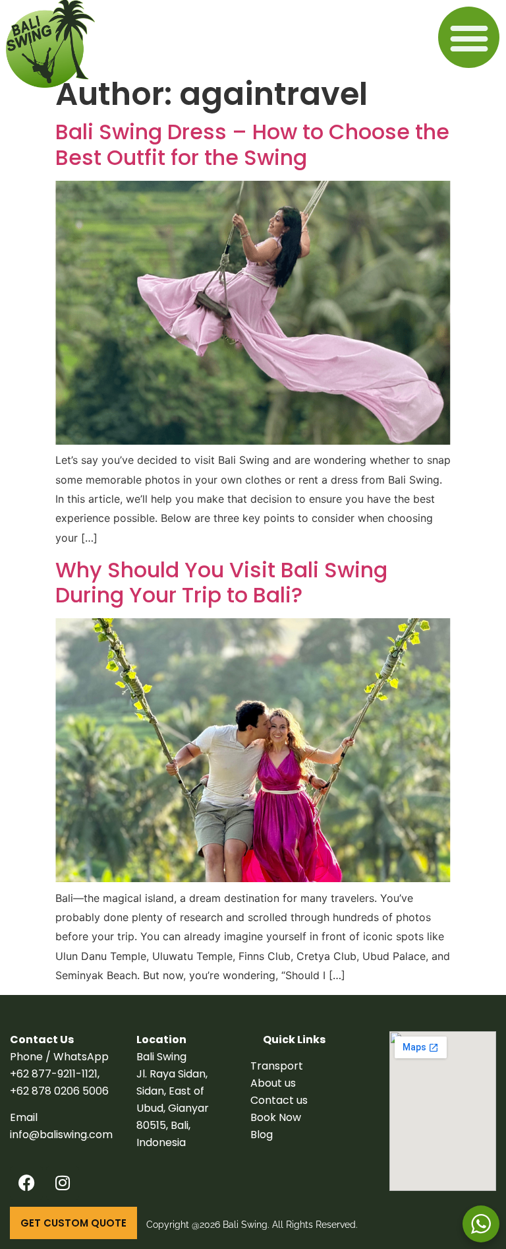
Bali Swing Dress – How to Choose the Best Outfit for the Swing (252, 144)
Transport (276, 1065)
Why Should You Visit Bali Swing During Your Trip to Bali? (221, 582)
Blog (261, 1134)
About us (273, 1083)
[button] (468, 37)
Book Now (275, 1117)
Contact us (279, 1100)
